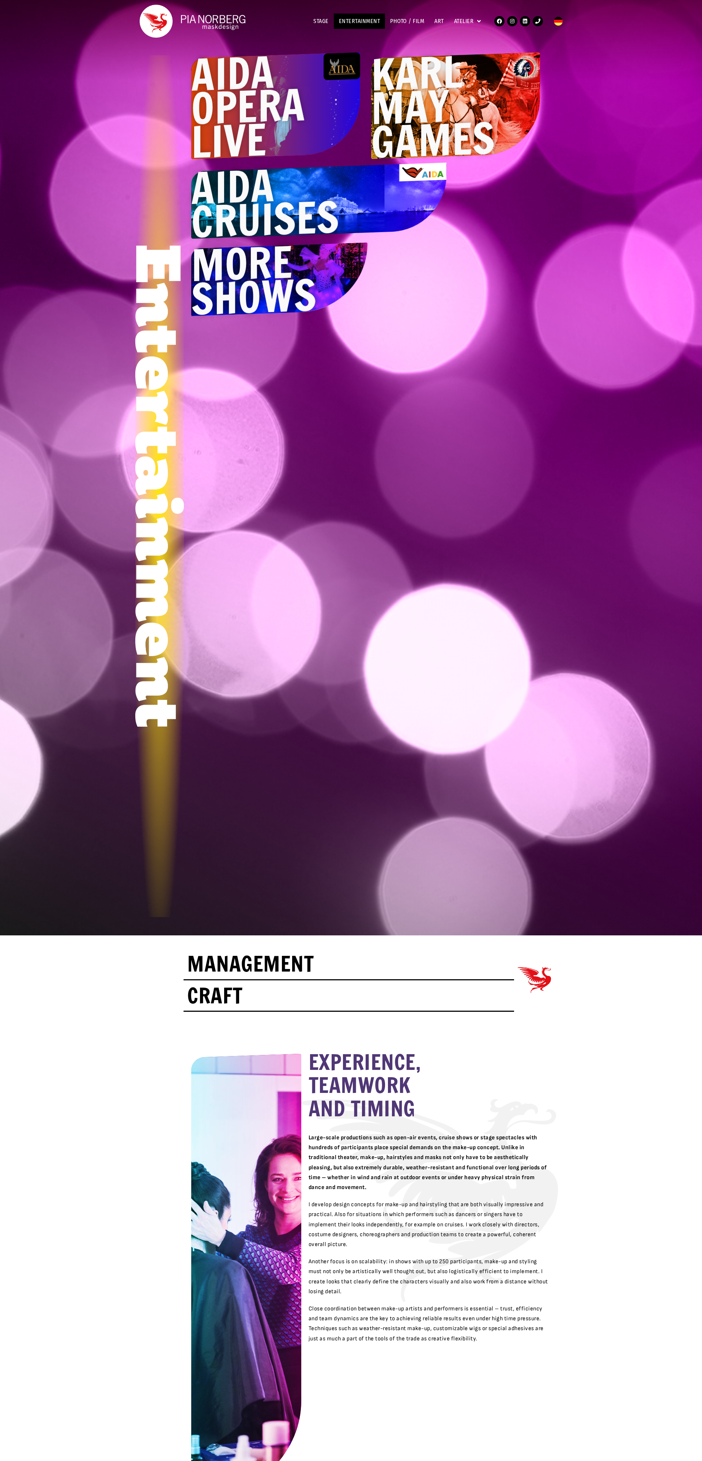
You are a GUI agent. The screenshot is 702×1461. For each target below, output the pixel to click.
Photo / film (407, 21)
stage (321, 21)
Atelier (464, 21)
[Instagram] (512, 21)
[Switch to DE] (558, 21)
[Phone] (538, 21)
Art (439, 21)
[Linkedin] (525, 21)
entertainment (359, 21)
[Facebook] (499, 21)
